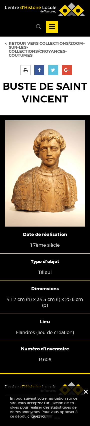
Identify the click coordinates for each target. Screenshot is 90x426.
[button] (36, 27)
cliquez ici (36, 416)
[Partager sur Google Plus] (67, 70)
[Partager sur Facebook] (39, 70)
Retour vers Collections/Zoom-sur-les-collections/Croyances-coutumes (47, 49)
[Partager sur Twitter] (53, 70)
